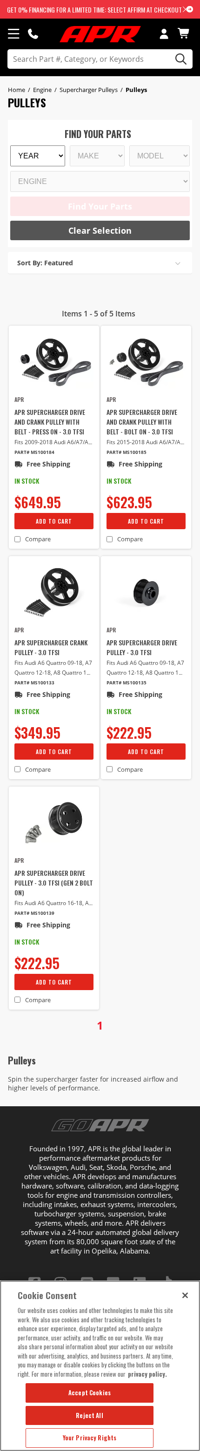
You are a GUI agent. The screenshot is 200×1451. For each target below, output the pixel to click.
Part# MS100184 (34, 452)
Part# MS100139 (34, 913)
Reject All (89, 1415)
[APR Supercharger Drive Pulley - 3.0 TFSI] (146, 593)
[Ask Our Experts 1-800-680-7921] (33, 33)
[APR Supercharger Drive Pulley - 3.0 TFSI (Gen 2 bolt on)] (53, 823)
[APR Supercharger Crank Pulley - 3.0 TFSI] (53, 593)
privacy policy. (147, 1374)
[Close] (185, 1295)
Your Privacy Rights (89, 1437)
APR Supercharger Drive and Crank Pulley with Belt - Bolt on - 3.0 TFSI (142, 421)
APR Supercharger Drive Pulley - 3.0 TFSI (142, 647)
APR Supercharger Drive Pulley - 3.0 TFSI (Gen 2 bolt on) (53, 882)
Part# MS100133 (34, 683)
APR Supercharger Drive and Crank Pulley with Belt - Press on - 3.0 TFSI (49, 421)
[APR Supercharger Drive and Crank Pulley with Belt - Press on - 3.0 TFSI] (53, 362)
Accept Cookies (89, 1392)
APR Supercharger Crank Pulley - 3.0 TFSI (50, 647)
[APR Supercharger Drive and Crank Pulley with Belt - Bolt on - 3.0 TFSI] (146, 362)
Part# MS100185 (127, 452)
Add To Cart (54, 521)
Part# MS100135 (127, 683)
